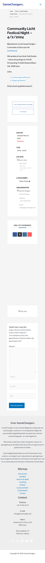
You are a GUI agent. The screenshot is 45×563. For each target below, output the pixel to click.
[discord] (31, 541)
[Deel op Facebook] (15, 234)
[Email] (29, 234)
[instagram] (18, 541)
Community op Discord (21, 77)
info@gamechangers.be (27, 207)
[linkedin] (23, 541)
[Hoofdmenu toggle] (40, 4)
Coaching (22, 482)
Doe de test (22, 474)
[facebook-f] (14, 541)
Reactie (12, 346)
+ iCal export (23, 111)
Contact (22, 493)
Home (11, 11)
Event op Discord (18, 80)
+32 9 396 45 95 (25, 201)
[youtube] (27, 541)
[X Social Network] (20, 234)
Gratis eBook (22, 490)
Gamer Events (13, 14)
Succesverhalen (22, 488)
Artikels (22, 485)
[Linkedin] (24, 234)
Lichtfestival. (12, 51)
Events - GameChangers (21, 11)
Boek (22, 479)
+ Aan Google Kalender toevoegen (23, 104)
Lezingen (22, 476)
